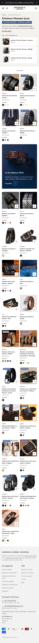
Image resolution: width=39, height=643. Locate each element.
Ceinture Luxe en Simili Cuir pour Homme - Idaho (10, 532)
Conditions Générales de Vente (9, 577)
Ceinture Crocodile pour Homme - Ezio (9, 318)
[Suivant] (36, 2)
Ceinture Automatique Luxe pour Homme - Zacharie (28, 497)
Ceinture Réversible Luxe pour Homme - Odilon (9, 427)
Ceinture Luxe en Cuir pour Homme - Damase (28, 462)
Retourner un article (27, 569)
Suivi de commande (27, 576)
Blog (23, 582)
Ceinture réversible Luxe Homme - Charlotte (27, 250)
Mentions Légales (7, 569)
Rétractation (5, 591)
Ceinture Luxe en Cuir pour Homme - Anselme (10, 497)
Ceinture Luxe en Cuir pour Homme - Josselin (28, 427)
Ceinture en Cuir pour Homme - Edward (8, 282)
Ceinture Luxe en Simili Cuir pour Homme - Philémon (28, 390)
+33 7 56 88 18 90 (10, 601)
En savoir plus (6, 31)
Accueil (4, 15)
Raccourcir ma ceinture (28, 573)
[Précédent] (2, 2)
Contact (24, 579)
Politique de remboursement (9, 584)
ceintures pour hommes (12, 558)
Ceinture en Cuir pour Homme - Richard (8, 353)
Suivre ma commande (21, 611)
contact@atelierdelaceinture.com (13, 606)
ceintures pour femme (30, 556)
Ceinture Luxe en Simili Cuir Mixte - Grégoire (10, 462)
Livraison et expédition (8, 581)
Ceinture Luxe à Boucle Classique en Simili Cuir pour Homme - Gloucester (27, 354)
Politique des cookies (8, 588)
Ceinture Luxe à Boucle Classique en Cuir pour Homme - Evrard (9, 391)
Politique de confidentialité (9, 573)
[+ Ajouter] (16, 88)
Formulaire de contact (8, 611)
